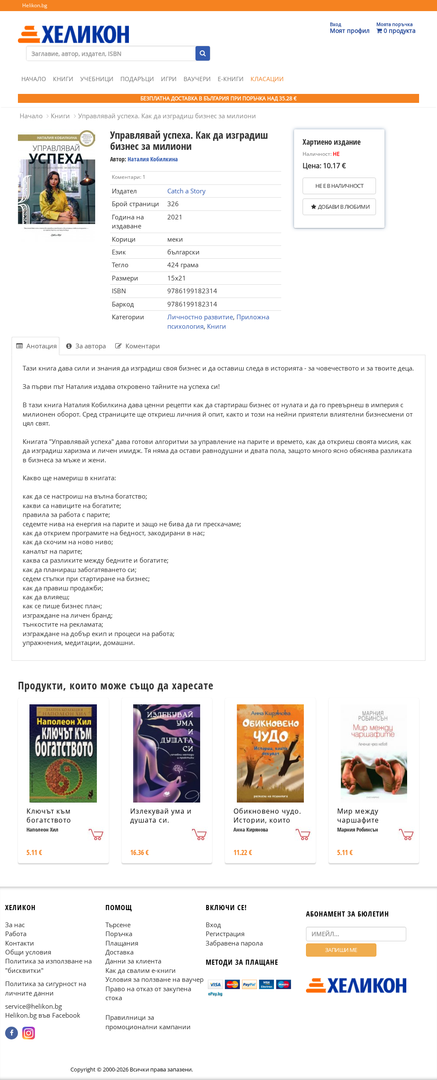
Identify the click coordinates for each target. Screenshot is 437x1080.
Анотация (41, 346)
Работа (15, 933)
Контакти (19, 942)
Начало (33, 79)
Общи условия (28, 952)
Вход (213, 924)
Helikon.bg (34, 5)
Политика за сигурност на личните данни (45, 988)
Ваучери (197, 79)
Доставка (119, 952)
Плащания (121, 942)
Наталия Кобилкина (153, 159)
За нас (15, 924)
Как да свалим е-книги (140, 970)
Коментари (142, 346)
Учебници (97, 79)
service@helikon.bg (33, 1006)
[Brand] (73, 26)
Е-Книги (231, 79)
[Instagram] (28, 1033)
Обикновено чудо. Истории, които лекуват (267, 820)
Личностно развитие (200, 316)
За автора (90, 346)
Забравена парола (234, 942)
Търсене (118, 924)
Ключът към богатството (48, 815)
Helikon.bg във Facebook (42, 1015)
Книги (63, 79)
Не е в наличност (339, 186)
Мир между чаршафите (358, 815)
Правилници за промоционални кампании (148, 1021)
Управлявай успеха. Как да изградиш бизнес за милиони (167, 115)
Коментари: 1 (129, 177)
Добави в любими (344, 206)
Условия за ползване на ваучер (154, 979)
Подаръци (137, 79)
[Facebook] (11, 1033)
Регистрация (225, 933)
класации (267, 79)
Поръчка (118, 933)
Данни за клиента (133, 961)
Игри (169, 79)
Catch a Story (186, 191)
